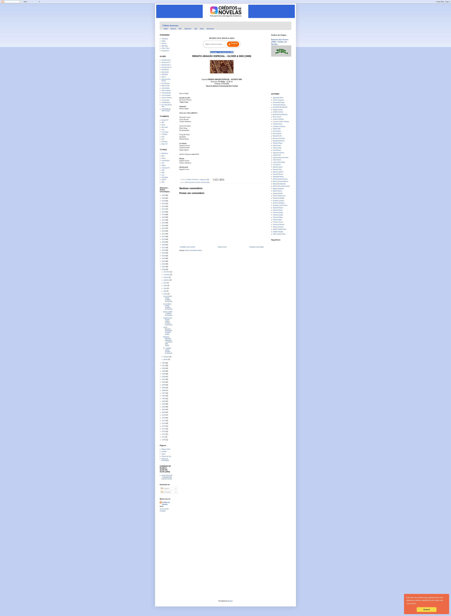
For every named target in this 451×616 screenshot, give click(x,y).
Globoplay (164, 39)
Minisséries (165, 72)
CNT (162, 139)
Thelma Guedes (278, 212)
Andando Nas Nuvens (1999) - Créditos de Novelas (167, 321)
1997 (163, 365)
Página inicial (222, 247)
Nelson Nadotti (277, 193)
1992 (163, 379)
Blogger (230, 601)
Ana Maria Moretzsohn (280, 107)
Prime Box (164, 177)
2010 (163, 239)
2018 (163, 217)
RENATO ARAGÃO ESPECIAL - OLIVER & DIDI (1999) (167, 341)
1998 (163, 363)
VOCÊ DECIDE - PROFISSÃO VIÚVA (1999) (167, 331)
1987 (163, 393)
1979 (163, 415)
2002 (163, 261)
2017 (163, 220)
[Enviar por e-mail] (214, 179)
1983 (163, 404)
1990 (163, 385)
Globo (166, 29)
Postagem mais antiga (256, 247)
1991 (163, 382)
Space (163, 165)
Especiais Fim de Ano (194, 182)
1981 (163, 409)
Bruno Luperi (277, 117)
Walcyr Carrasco (278, 227)
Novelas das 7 (166, 62)
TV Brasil (164, 134)
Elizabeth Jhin (277, 136)
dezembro (166, 272)
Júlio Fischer (277, 160)
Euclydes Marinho (278, 141)
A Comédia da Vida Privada (166, 109)
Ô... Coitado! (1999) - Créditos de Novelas (167, 350)
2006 (163, 250)
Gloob (163, 158)
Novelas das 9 (166, 60)
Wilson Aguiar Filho (279, 234)
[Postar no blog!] (216, 179)
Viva (162, 175)
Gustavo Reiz (277, 148)
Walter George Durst (279, 229)
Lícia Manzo (277, 165)
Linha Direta (165, 88)
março (165, 294)
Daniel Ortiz (276, 129)
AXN (162, 170)
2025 (163, 198)
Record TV (164, 120)
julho (165, 283)
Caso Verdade (166, 95)
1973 (163, 431)
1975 (163, 426)
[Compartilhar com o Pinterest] (223, 179)
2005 (163, 253)
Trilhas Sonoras (170, 25)
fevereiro (166, 357)
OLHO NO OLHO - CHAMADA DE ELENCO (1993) (166, 477)
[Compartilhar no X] (219, 179)
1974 (163, 429)
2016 (163, 223)
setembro (166, 280)
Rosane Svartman (278, 203)
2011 (163, 236)
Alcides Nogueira (278, 100)
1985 (163, 398)
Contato (164, 451)
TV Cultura (164, 132)
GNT (162, 156)
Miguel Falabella (278, 188)
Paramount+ (165, 51)
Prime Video (165, 48)
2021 (163, 209)
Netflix (163, 41)
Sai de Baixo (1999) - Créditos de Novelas (167, 306)
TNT (162, 163)
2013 (163, 231)
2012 (163, 234)
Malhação (164, 74)
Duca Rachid (277, 133)
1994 (163, 374)
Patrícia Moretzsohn (279, 196)
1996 (163, 368)
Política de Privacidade (165, 459)
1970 (163, 440)
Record (173, 29)
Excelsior (164, 141)
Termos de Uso (166, 456)
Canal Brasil (165, 160)
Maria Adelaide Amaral (280, 179)
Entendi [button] (427, 609)
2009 (163, 242)
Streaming (210, 29)
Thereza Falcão (278, 215)
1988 (163, 390)
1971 (163, 437)
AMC (163, 172)
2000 (163, 267)
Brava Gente (165, 86)
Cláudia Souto (277, 124)
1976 (163, 423)
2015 (163, 225)
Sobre (163, 454)
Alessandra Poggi (278, 102)
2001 (163, 264)
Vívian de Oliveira (278, 224)
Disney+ (164, 43)
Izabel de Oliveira (278, 153)
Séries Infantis (166, 90)
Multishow (164, 153)
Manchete (188, 29)
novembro (166, 274)
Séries (163, 77)
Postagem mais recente (187, 247)
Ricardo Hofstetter (278, 198)
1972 (163, 434)
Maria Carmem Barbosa (280, 181)
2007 (163, 247)
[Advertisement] (278, 75)
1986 (163, 396)
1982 (163, 407)
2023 (163, 203)
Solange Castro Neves (280, 205)
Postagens (166, 488)
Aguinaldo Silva (278, 97)
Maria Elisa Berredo (279, 184)
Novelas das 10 (166, 67)
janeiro (165, 359)
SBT (180, 29)
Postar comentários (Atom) (193, 250)
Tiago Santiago (278, 217)
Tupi (195, 29)
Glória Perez (277, 145)
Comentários (166, 492)
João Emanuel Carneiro (280, 157)
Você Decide (165, 83)
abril (165, 291)
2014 (163, 228)
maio (165, 288)
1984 (163, 401)
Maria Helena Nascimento (281, 186)
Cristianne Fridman (279, 126)
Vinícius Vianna (278, 222)
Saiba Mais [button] (411, 603)
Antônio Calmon (278, 112)
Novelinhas (165, 69)
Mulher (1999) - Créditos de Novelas (167, 313)
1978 (163, 418)
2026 (163, 195)
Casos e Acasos (166, 97)
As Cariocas (165, 100)
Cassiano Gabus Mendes (281, 121)
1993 (163, 376)
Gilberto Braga (277, 143)
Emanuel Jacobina (279, 138)
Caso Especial (166, 93)
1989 (163, 387)
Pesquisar (234, 44)
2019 (163, 214)
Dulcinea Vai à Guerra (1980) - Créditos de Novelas (279, 42)
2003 (163, 258)
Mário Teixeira (277, 191)
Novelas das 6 (166, 65)
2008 (163, 245)
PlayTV (163, 180)
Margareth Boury (278, 176)
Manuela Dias (277, 169)
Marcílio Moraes (278, 174)
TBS (162, 182)
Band (202, 29)
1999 (186, 182)
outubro (166, 277)
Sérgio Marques (278, 208)
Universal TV (165, 168)
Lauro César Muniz (279, 162)
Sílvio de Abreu (278, 210)
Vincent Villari (277, 220)
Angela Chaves (278, 109)
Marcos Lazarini (278, 172)
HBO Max (164, 46)
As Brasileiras (165, 102)
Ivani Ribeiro (277, 150)
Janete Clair (277, 155)
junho (165, 285)
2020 (163, 212)
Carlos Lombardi (278, 119)
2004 (163, 256)
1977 (163, 420)
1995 (163, 371)
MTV (162, 137)
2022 (163, 206)
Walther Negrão (278, 232)
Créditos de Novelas (166, 503)
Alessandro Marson (279, 105)
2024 (163, 201)
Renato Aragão (205, 182)
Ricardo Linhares (278, 200)
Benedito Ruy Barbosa (280, 114)
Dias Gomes (277, 131)
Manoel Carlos (277, 167)
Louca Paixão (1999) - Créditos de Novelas (167, 298)
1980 (163, 412)
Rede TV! (164, 144)
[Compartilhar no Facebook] (221, 179)
